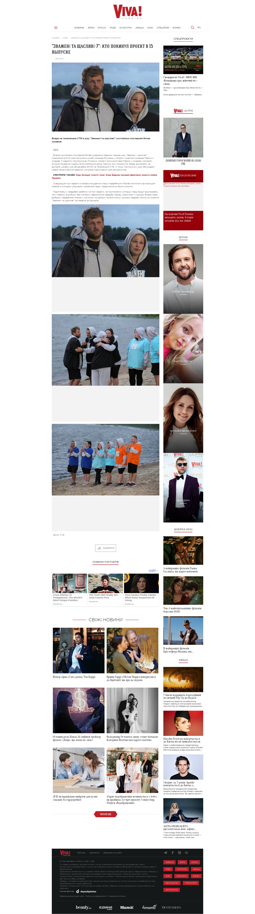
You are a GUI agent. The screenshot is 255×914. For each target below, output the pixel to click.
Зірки (182, 862)
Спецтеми (181, 876)
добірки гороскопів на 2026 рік (183, 162)
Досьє (183, 237)
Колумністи (171, 890)
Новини (169, 862)
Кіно (167, 876)
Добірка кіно (183, 529)
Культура (182, 869)
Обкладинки (171, 883)
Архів (65, 38)
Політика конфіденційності (96, 896)
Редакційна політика (117, 896)
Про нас (81, 853)
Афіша (183, 660)
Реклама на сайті (112, 853)
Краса (195, 862)
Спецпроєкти (183, 39)
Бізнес (196, 876)
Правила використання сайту (72, 896)
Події (168, 869)
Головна (56, 38)
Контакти (94, 853)
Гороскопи (191, 883)
